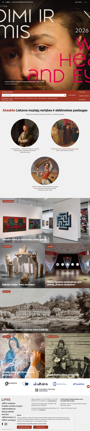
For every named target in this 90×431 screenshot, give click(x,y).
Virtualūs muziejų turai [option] (8, 201)
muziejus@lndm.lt (52, 401)
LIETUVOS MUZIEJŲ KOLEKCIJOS (22, 2)
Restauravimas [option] (6, 336)
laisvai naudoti (37, 188)
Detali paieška (72, 95)
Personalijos (82, 92)
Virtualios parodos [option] (7, 246)
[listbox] (8, 201)
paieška (23, 149)
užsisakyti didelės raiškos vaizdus (70, 149)
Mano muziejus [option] (6, 291)
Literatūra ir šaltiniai (84, 96)
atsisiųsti (56, 149)
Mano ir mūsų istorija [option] (53, 336)
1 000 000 (36, 149)
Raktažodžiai (82, 99)
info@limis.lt (42, 410)
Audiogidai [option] (50, 246)
